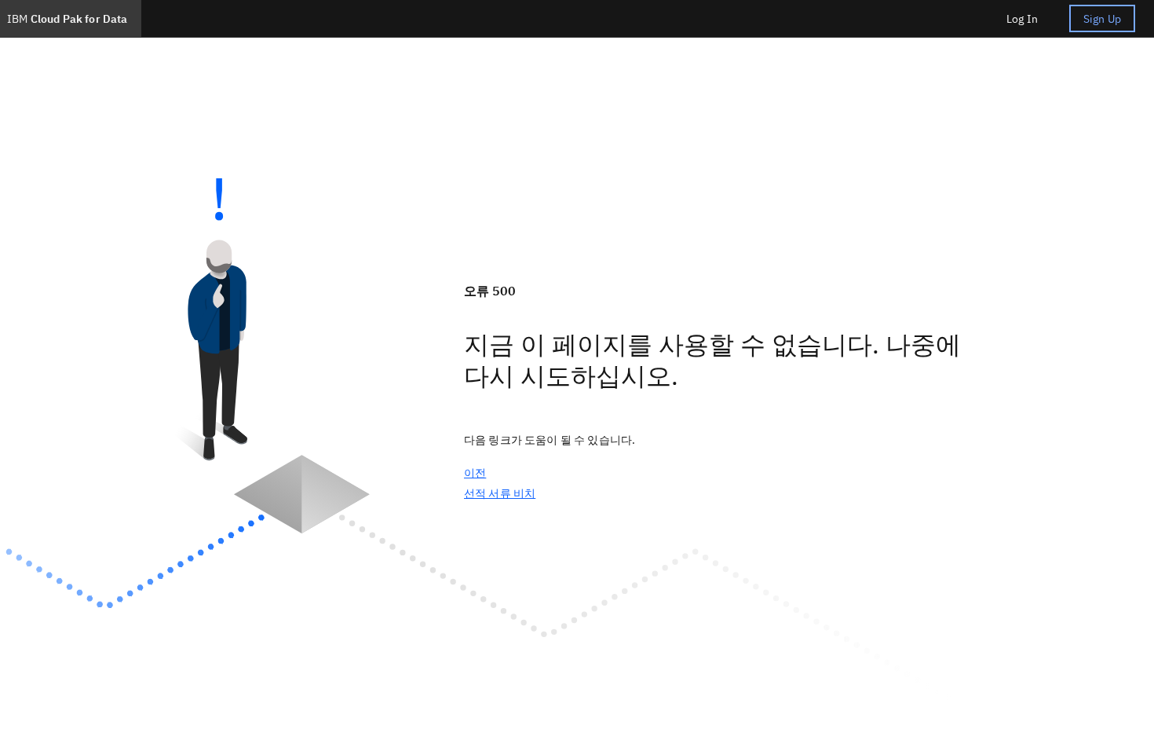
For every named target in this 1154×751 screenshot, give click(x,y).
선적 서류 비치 (499, 493)
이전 (475, 473)
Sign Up (1102, 19)
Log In (1022, 19)
